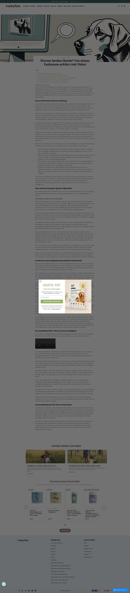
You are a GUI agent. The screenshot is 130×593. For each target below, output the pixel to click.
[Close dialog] (40, 281)
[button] (4, 584)
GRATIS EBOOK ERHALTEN (52, 301)
